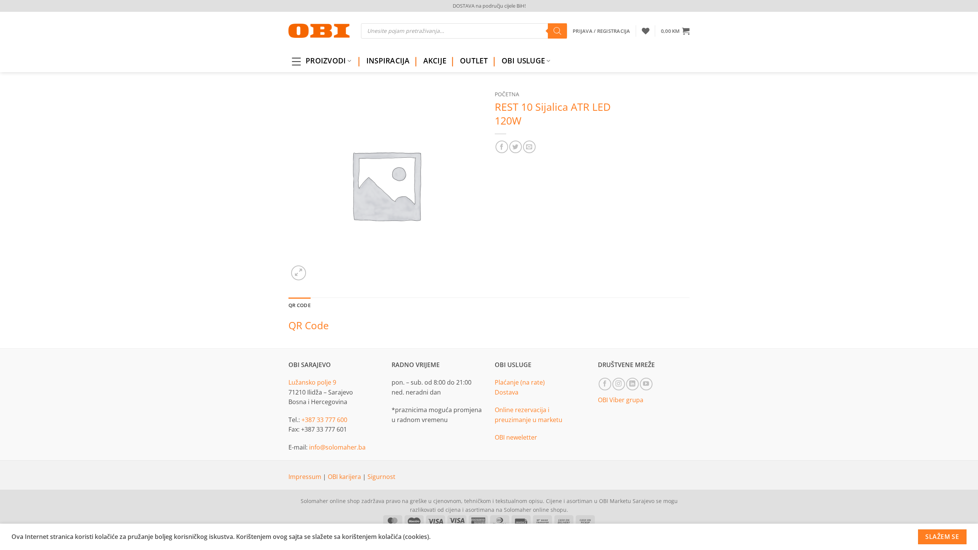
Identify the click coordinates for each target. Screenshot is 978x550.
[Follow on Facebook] (605, 384)
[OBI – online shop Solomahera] (319, 31)
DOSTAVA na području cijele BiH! (489, 5)
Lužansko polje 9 (312, 382)
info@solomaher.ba (337, 447)
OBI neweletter (516, 437)
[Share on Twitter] (515, 147)
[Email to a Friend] (529, 147)
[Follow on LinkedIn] (632, 384)
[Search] (557, 31)
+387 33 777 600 (324, 420)
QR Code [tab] (299, 305)
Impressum (305, 476)
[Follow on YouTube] (646, 384)
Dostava (506, 392)
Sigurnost (381, 476)
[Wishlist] (645, 31)
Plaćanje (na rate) (520, 382)
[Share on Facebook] (501, 147)
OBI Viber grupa (620, 400)
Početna (507, 94)
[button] (675, 31)
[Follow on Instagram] (618, 384)
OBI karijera (345, 476)
